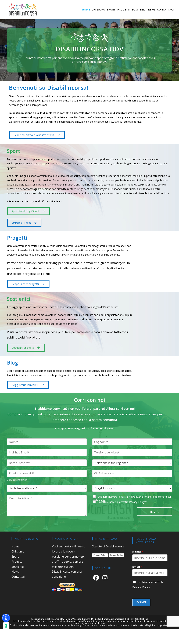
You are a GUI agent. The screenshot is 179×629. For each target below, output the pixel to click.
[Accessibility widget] (6, 618)
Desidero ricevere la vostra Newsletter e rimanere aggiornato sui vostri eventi (131, 498)
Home (15, 546)
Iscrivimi (141, 602)
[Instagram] (105, 577)
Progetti (17, 561)
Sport (15, 556)
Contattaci (18, 577)
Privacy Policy (137, 502)
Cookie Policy (116, 555)
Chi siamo (18, 551)
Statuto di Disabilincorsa (108, 546)
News (15, 571)
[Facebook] (96, 577)
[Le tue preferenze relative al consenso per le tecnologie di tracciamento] (6, 625)
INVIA (154, 512)
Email (137, 567)
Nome (137, 552)
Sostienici (18, 567)
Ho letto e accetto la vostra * (122, 502)
